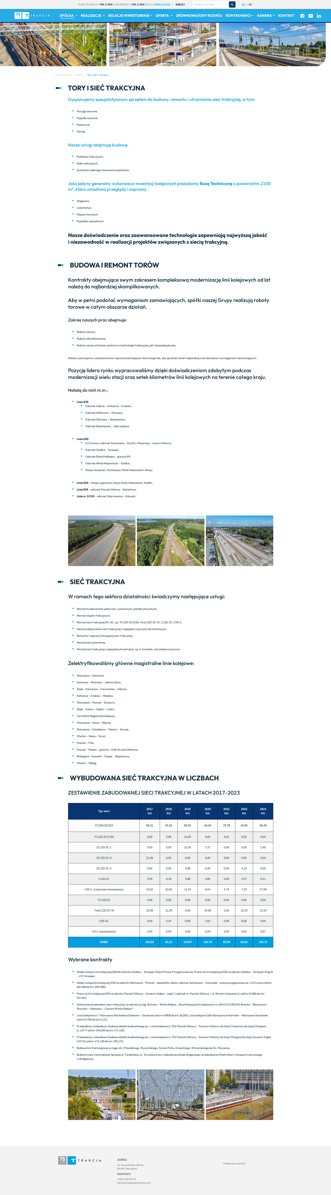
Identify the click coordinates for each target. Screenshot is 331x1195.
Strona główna (63, 74)
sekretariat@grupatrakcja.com (134, 1182)
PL (243, 4)
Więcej (180, 4)
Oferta (79, 74)
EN (250, 4)
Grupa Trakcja (79, 1160)
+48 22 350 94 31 (126, 1179)
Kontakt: (124, 1174)
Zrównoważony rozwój (199, 15)
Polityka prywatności (234, 1163)
